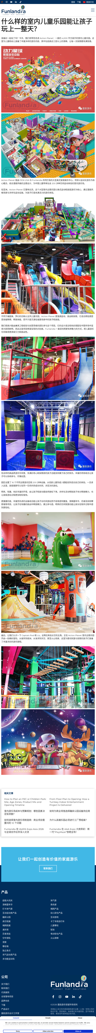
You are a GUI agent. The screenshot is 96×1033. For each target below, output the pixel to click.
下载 (79, 2)
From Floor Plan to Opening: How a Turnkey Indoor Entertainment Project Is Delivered (69, 802)
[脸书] (2, 2)
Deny (18, 1031)
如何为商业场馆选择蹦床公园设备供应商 (70, 811)
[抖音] (20, 2)
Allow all (78, 1031)
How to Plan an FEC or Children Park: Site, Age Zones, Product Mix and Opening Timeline (25, 802)
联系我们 (48, 868)
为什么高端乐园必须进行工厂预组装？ (69, 820)
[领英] (16, 2)
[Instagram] (7, 2)
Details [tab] (48, 1018)
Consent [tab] (16, 1018)
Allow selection (48, 1031)
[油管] (11, 2)
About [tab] (80, 1018)
